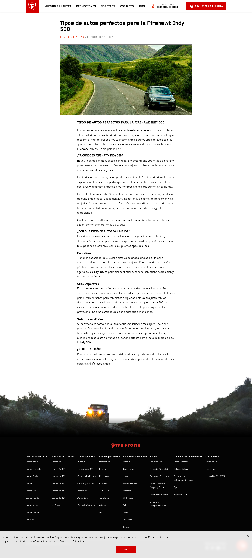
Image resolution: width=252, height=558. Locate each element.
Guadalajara (128, 469)
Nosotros (108, 6)
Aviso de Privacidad (159, 469)
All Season (104, 491)
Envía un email (156, 462)
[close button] (247, 536)
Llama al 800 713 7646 (215, 476)
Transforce (104, 498)
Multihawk (104, 476)
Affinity (102, 505)
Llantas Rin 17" (58, 484)
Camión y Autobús (85, 484)
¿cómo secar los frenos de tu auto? (106, 225)
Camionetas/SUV (85, 469)
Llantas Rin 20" (58, 462)
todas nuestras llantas (153, 354)
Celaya (126, 527)
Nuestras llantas (57, 6)
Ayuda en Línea (212, 462)
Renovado (82, 491)
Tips (142, 6)
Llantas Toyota (32, 513)
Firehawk (103, 469)
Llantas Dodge (32, 476)
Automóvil (82, 462)
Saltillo (126, 505)
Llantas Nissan (32, 505)
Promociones (86, 6)
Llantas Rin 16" (58, 491)
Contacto (127, 6)
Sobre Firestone (181, 462)
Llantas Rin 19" (58, 469)
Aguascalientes (130, 484)
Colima (126, 513)
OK (126, 550)
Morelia (126, 462)
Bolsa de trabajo (181, 469)
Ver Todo (30, 520)
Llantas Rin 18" (58, 476)
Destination (104, 462)
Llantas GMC (31, 491)
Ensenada (127, 520)
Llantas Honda (32, 498)
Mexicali (127, 491)
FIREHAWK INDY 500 (109, 155)
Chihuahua (128, 498)
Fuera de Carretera (86, 505)
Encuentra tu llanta (209, 6)
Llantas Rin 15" (58, 498)
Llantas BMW (32, 462)
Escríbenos (210, 469)
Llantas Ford (31, 484)
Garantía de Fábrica (159, 495)
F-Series (103, 484)
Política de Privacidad (72, 541)
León (125, 476)
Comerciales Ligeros (86, 476)
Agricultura (82, 498)
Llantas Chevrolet (34, 469)
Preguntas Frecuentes (160, 476)
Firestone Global (181, 495)
